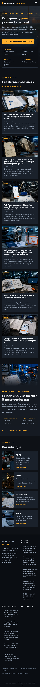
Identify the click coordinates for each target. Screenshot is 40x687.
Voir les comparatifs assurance (14, 430)
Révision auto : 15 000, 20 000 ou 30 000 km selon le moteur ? (29, 597)
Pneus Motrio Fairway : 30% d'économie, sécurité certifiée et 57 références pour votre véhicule (11, 635)
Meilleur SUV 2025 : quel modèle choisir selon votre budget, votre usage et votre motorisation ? (29, 585)
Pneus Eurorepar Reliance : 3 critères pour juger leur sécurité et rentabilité (11, 657)
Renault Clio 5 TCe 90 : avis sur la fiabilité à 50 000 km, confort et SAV (11, 647)
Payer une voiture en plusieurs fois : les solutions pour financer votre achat (29, 549)
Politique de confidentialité (26, 683)
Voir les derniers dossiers (17, 41)
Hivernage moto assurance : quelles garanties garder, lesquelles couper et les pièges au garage (29, 560)
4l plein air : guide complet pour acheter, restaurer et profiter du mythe (11, 624)
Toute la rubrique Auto (11, 86)
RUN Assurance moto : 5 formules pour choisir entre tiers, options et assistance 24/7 (30, 573)
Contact (20, 686)
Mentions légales (10, 683)
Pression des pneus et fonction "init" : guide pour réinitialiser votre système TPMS (11, 613)
